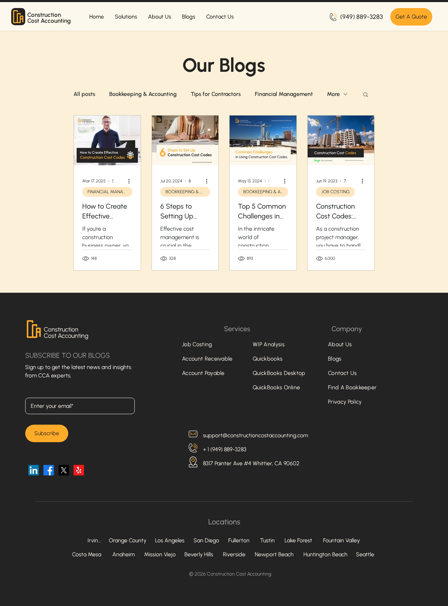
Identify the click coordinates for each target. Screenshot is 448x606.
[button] (365, 95)
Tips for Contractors (216, 94)
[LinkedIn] (33, 470)
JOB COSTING (335, 191)
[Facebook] (48, 470)
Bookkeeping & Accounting (143, 94)
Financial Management (284, 94)
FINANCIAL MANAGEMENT (110, 191)
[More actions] (131, 181)
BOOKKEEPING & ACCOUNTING (188, 191)
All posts (84, 94)
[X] (63, 470)
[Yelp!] (79, 470)
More (333, 94)
